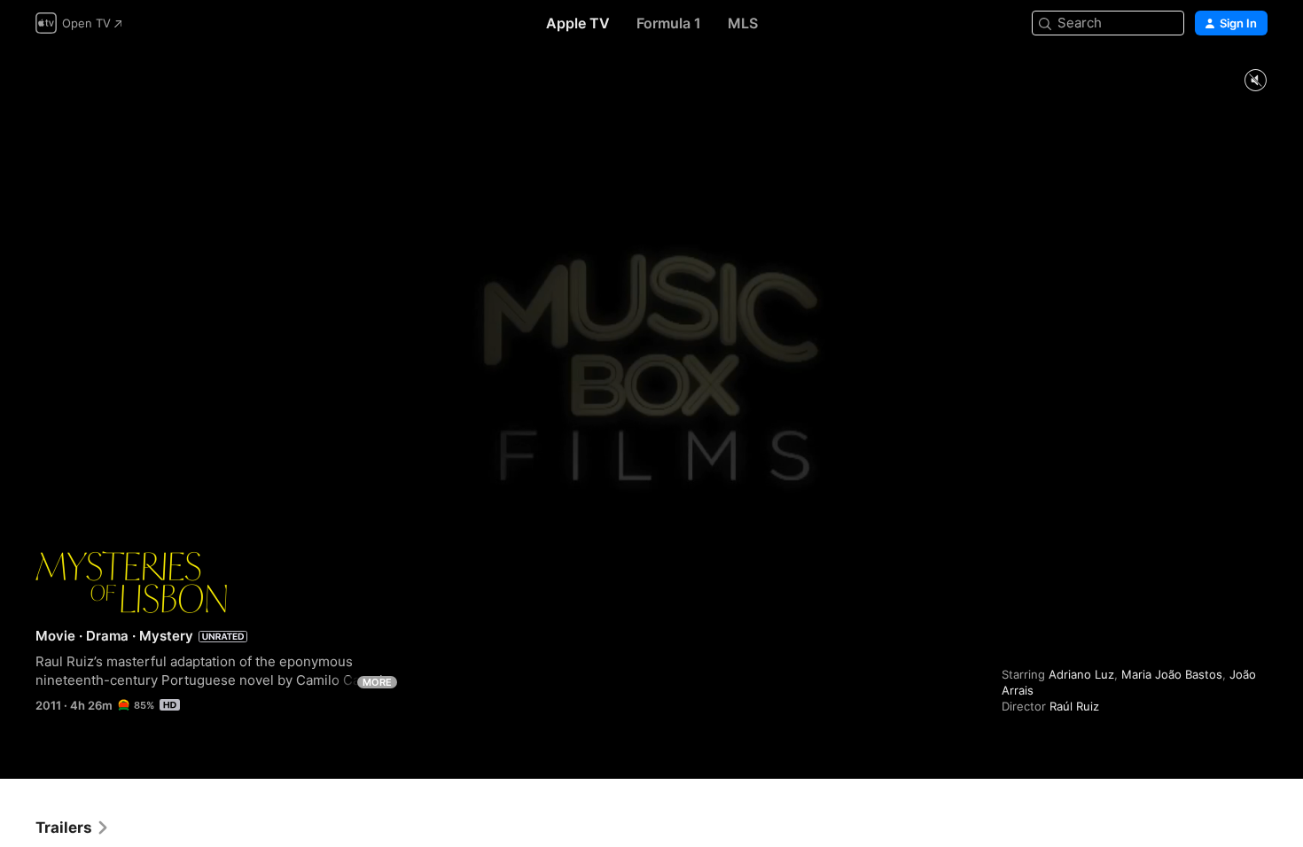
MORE (377, 682)
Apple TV (578, 23)
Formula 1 (668, 23)
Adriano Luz (1081, 674)
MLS (743, 23)
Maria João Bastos (1171, 674)
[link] (72, 827)
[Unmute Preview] (1255, 81)
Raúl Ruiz (1074, 706)
